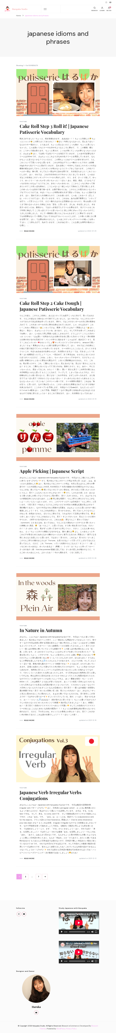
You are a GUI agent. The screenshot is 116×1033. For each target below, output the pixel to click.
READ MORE (29, 231)
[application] (79, 922)
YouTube (23, 121)
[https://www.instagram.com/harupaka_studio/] (19, 914)
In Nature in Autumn (41, 630)
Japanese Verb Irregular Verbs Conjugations (51, 795)
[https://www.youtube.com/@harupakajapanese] (24, 914)
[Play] (62, 932)
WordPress (60, 1029)
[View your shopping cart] (109, 8)
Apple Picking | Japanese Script (52, 471)
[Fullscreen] (96, 932)
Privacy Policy (71, 1029)
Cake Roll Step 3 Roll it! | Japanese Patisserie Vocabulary (54, 129)
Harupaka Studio (19, 9)
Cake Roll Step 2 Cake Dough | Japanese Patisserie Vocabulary (52, 306)
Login (102, 10)
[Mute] (92, 932)
